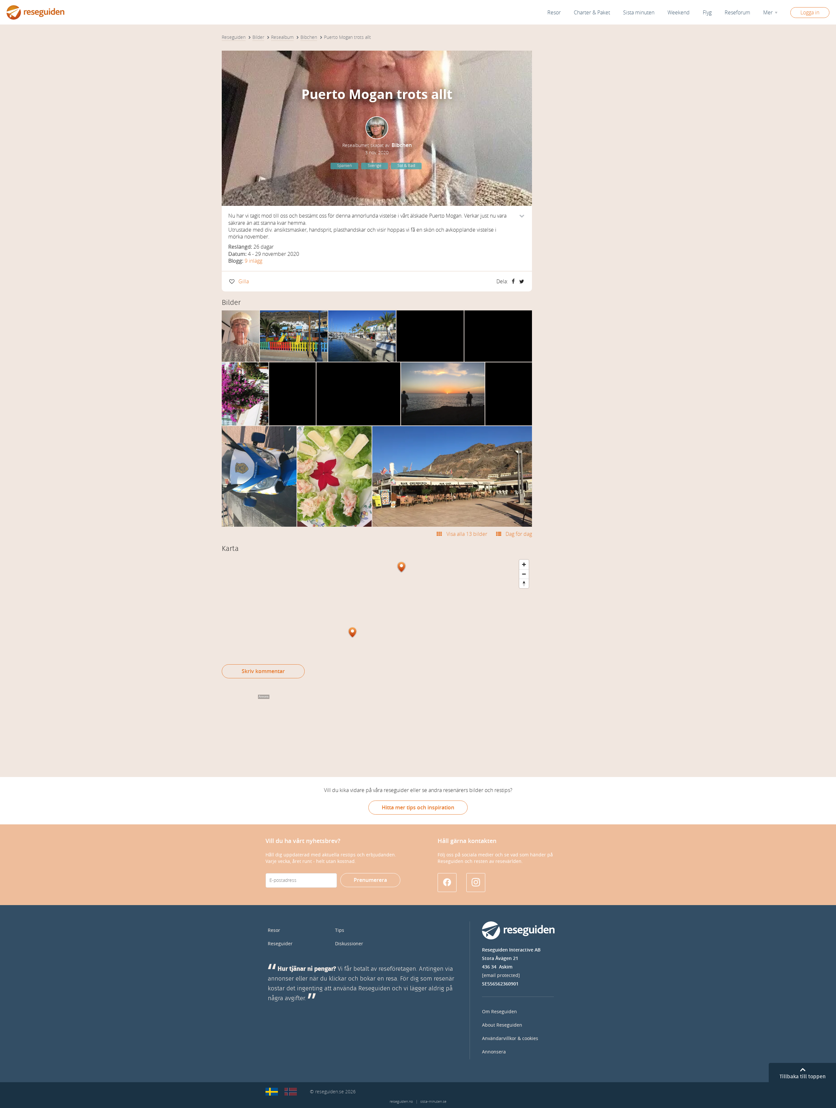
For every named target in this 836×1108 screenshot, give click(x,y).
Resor (554, 12)
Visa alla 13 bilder (466, 534)
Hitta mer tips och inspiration (418, 807)
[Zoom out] (524, 574)
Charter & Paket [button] (592, 12)
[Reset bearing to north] (524, 583)
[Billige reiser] (290, 1092)
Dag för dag (519, 534)
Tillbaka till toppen (803, 1076)
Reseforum (737, 12)
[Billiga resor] (271, 1092)
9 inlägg (253, 261)
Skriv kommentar (263, 671)
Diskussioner (349, 944)
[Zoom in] (524, 564)
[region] (377, 605)
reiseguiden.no (401, 1102)
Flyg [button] (707, 12)
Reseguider (280, 944)
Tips (339, 930)
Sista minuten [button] (638, 12)
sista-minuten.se (433, 1102)
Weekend (678, 12)
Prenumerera (370, 880)
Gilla (243, 281)
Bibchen (402, 145)
